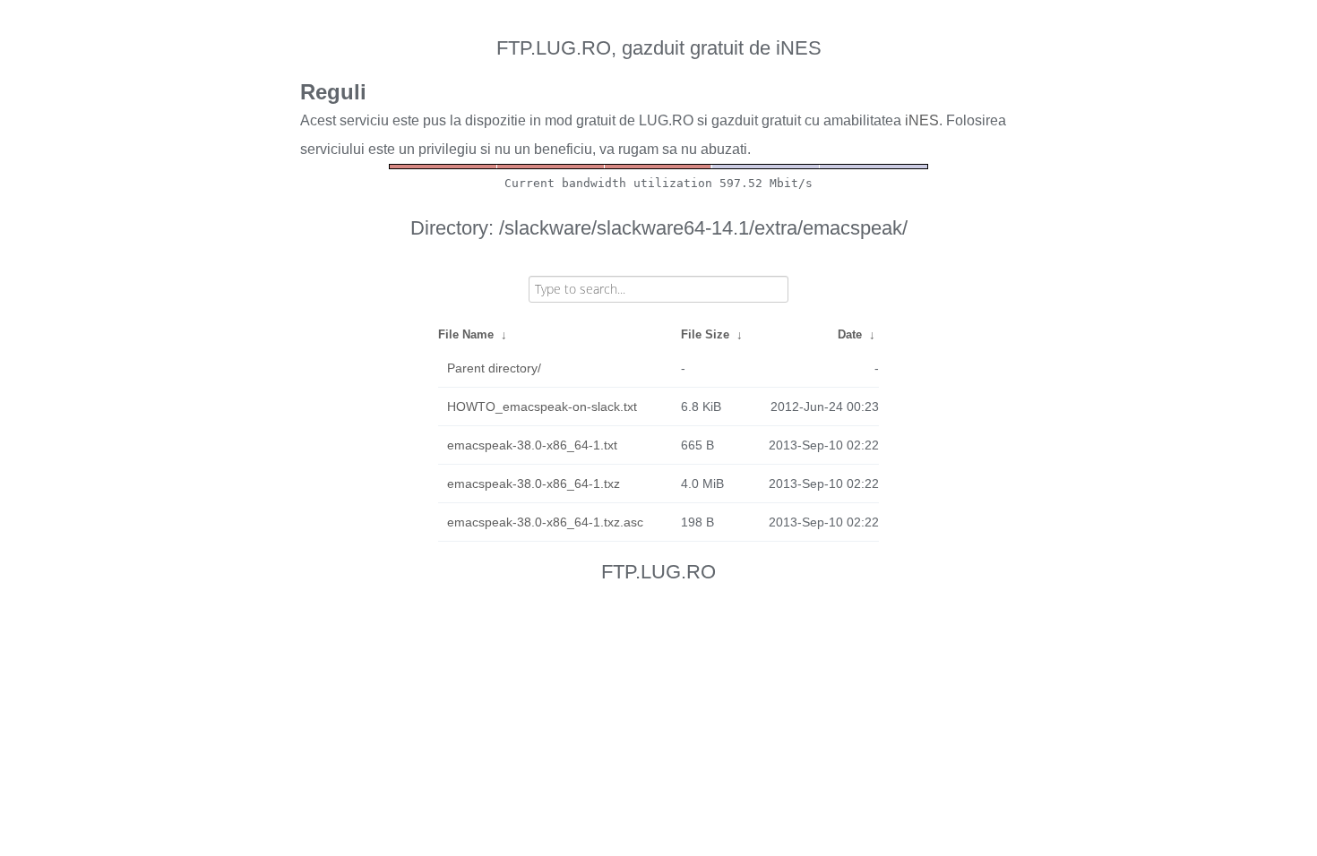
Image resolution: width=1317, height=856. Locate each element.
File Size (705, 334)
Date (850, 334)
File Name (466, 334)
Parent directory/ (494, 368)
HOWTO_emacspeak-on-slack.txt (542, 406)
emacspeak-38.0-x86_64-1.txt (532, 445)
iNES (922, 120)
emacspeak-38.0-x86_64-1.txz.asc (545, 522)
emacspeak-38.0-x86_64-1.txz (533, 483)
